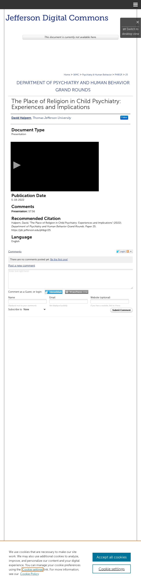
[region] (70, 563)
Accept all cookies (112, 557)
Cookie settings (32, 569)
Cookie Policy (29, 573)
